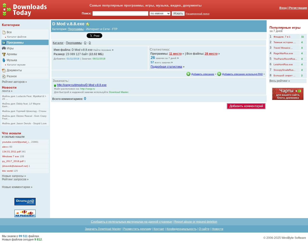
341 (23, 151)
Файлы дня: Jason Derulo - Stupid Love (24, 123)
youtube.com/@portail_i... (16, 142)
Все (9, 32)
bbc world (7, 170)
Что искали (11, 133)
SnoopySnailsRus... (284, 70)
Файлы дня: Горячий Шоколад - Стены (24, 111)
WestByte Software (294, 238)
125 (15, 170)
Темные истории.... (285, 42)
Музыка (12, 60)
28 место (211, 53)
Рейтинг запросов (14, 179)
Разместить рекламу (137, 229)
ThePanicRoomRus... (285, 59)
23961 (34, 142)
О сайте (204, 229)
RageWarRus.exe (283, 53)
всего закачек (162, 62)
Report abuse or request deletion (195, 221)
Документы (14, 70)
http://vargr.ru (87, 88)
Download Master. (119, 92)
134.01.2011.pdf (11, 151)
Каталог (58, 43)
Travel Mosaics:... (283, 47)
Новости (9, 87)
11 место (175, 53)
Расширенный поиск (197, 13)
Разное (12, 76)
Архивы (12, 54)
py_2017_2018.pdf (13, 161)
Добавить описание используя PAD (242, 74)
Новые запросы (13, 176)
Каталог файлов (16, 36)
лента (6, 91)
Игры (10, 48)
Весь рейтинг (279, 81)
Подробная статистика (166, 66)
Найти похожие (102, 50)
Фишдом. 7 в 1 (282, 36)
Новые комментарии (16, 187)
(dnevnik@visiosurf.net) (15, 166)
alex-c (5, 146)
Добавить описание (202, 74)
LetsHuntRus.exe (283, 64)
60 (10, 146)
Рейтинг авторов (13, 82)
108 (21, 156)
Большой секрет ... (284, 75)
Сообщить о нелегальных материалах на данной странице (131, 221)
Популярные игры (285, 27)
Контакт (159, 229)
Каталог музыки (16, 64)
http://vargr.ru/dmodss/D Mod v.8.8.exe (82, 85)
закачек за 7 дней (166, 58)
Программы (15, 42)
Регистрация (298, 8)
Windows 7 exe (10, 156)
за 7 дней (276, 31)
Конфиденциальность (182, 229)
